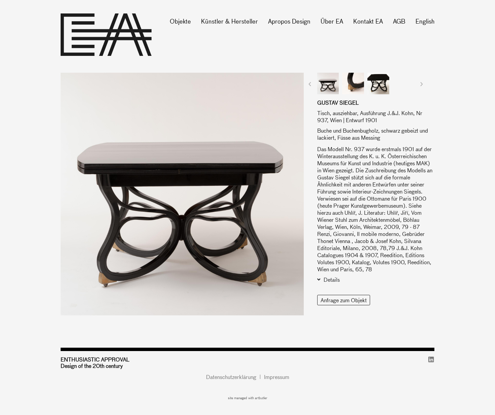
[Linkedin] (431, 359)
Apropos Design (289, 21)
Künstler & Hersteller (229, 21)
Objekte (180, 21)
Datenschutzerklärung (231, 377)
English (425, 21)
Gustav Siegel (338, 102)
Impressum (276, 377)
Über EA (332, 21)
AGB (399, 21)
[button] (309, 84)
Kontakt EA (368, 21)
